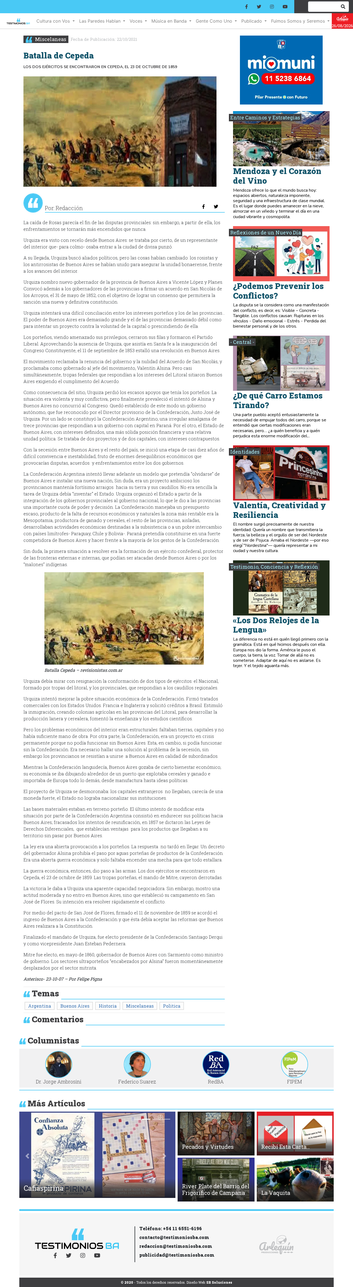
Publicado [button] (252, 21)
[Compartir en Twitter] (216, 206)
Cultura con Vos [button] (53, 21)
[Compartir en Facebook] (203, 206)
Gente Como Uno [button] (215, 21)
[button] (27, 1156)
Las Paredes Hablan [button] (100, 21)
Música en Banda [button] (169, 21)
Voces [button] (137, 21)
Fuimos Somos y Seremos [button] (298, 21)
